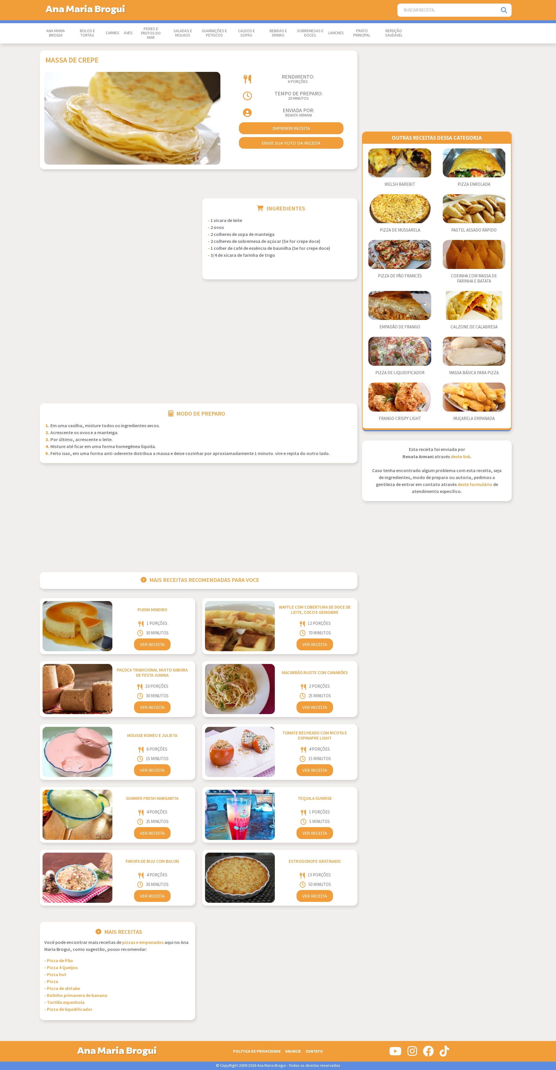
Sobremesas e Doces (310, 33)
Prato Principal (361, 33)
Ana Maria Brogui (55, 33)
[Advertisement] (117, 238)
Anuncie (293, 1051)
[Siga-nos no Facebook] (428, 1053)
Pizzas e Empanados (143, 943)
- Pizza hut (55, 975)
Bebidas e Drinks (278, 33)
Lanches (336, 33)
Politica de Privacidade (257, 1051)
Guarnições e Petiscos (214, 33)
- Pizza (51, 982)
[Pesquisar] (504, 10)
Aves (128, 33)
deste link (460, 457)
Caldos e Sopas (246, 33)
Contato (314, 1051)
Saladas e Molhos (182, 33)
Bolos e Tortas (87, 33)
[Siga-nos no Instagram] (412, 1053)
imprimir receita (291, 128)
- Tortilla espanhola (64, 1003)
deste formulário (475, 485)
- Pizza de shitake (62, 989)
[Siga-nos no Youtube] (395, 1053)
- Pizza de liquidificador (68, 1010)
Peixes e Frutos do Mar (151, 33)
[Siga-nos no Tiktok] (444, 1053)
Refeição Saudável (394, 33)
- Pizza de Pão (58, 961)
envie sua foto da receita (291, 143)
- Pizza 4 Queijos (61, 968)
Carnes (112, 33)
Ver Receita (152, 644)
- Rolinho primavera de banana (75, 996)
